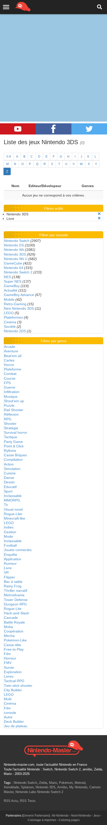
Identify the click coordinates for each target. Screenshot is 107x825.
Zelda (43, 783)
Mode (8, 536)
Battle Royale (14, 622)
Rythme (10, 451)
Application (12, 559)
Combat (10, 374)
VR (6, 572)
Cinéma (10, 322)
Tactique (10, 437)
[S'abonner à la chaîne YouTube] (18, 128)
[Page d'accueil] (53, 748)
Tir (6, 505)
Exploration (13, 672)
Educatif (10, 487)
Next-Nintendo (81, 815)
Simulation (12, 469)
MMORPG (12, 500)
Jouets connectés (18, 550)
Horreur (10, 658)
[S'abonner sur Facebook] (53, 128)
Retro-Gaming (15, 304)
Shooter (10, 424)
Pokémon (66, 783)
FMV (7, 663)
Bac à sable (13, 582)
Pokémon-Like (15, 640)
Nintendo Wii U (15, 259)
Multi (7, 699)
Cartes (9, 360)
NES (7, 277)
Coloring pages (69, 820)
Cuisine (10, 473)
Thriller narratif (15, 591)
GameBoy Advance (19, 295)
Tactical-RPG (14, 681)
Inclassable (13, 496)
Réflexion (11, 414)
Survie (9, 667)
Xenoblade (11, 787)
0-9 (8, 156)
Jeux (96, 815)
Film (7, 654)
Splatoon (27, 787)
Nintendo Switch (16, 241)
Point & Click (14, 446)
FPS (7, 383)
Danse (9, 478)
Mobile (9, 299)
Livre (8, 568)
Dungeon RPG (15, 604)
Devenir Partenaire (36, 815)
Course (9, 378)
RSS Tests (28, 801)
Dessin (9, 482)
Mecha (9, 636)
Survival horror (15, 432)
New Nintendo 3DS (19, 308)
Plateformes (13, 317)
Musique (10, 396)
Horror (9, 365)
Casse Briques (15, 455)
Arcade (9, 347)
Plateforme (12, 369)
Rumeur (10, 563)
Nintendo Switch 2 (18, 272)
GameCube (13, 263)
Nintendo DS (14, 245)
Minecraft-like (14, 518)
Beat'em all (12, 356)
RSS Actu (11, 801)
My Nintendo (78, 787)
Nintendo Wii (14, 250)
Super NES (12, 281)
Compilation (13, 460)
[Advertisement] (53, 55)
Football (10, 545)
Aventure (11, 351)
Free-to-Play (14, 649)
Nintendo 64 (13, 268)
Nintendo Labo (25, 792)
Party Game (13, 442)
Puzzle (9, 405)
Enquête (10, 555)
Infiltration (11, 392)
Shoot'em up (14, 401)
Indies (8, 527)
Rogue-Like (13, 514)
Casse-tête (12, 645)
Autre (8, 717)
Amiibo (62, 787)
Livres (8, 676)
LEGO (9, 313)
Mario (53, 783)
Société (10, 327)
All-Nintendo (60, 815)
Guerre (9, 387)
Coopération (13, 631)
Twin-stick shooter (18, 686)
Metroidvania (14, 595)
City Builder (13, 690)
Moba (8, 627)
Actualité (10, 290)
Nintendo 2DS (15, 331)
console (10, 713)
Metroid (80, 783)
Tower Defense (16, 600)
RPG (7, 419)
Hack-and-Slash (16, 613)
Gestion (10, 532)
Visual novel (13, 509)
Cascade (11, 618)
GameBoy (12, 286)
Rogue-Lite (12, 609)
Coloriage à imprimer (42, 820)
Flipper (9, 577)
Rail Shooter (13, 410)
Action (9, 464)
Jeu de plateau (15, 726)
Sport (8, 491)
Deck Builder (14, 722)
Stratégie (11, 428)
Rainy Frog (12, 586)
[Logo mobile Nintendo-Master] (16, 6)
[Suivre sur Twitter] (89, 128)
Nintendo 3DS (15, 254)
